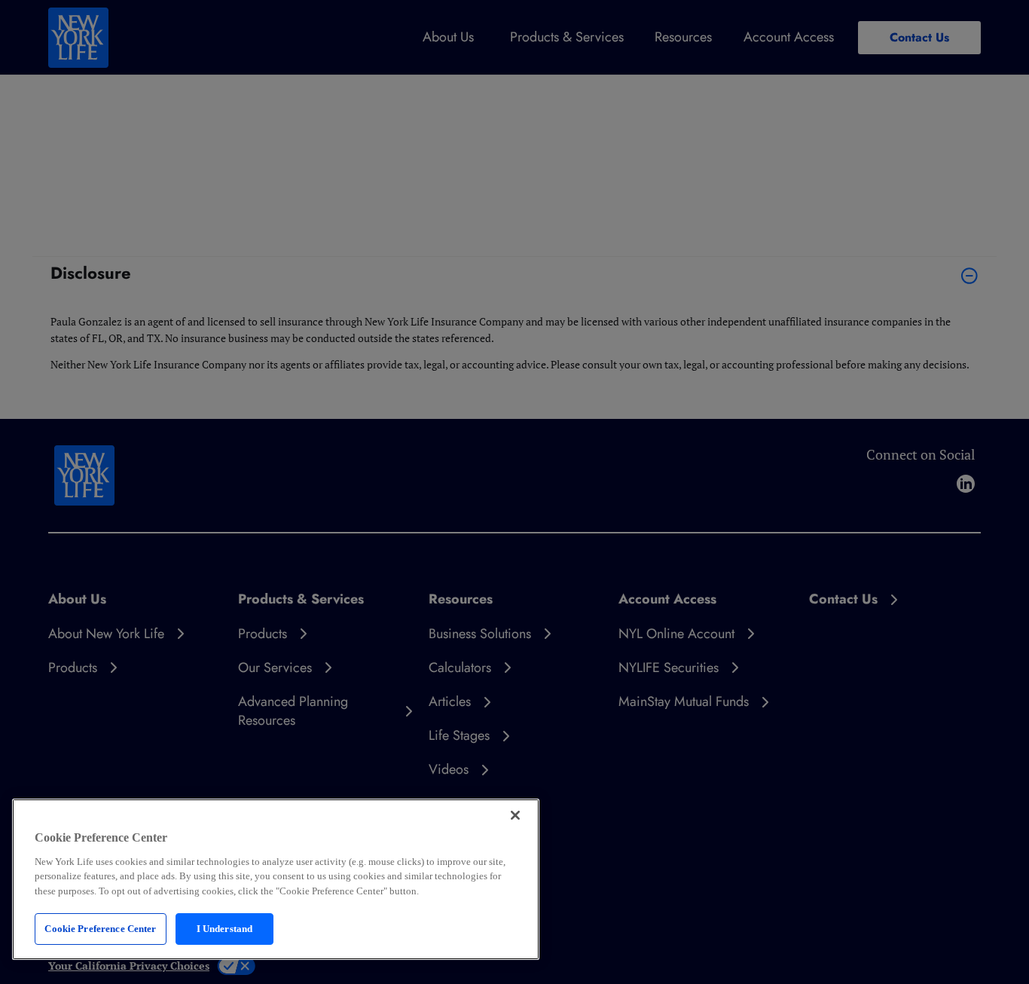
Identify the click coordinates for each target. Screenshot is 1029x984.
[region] (275, 879)
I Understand (225, 928)
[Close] (515, 815)
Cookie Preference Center (100, 928)
